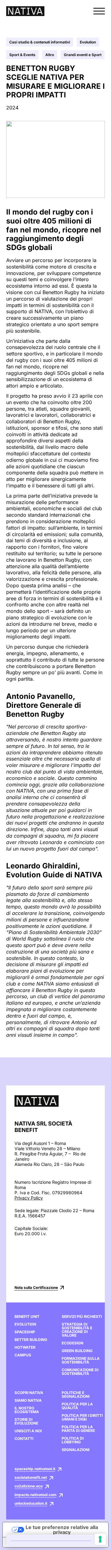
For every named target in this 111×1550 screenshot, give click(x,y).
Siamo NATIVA (28, 1400)
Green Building (77, 1351)
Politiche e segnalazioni (75, 1394)
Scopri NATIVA (28, 1393)
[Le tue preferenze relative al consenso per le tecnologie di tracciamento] (100, 1539)
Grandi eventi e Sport (82, 54)
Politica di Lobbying (73, 1440)
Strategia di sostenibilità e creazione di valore (77, 1329)
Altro (49, 54)
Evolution (88, 42)
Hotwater (24, 1347)
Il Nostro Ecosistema (26, 1410)
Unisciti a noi (28, 1431)
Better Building (30, 1340)
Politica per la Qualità (77, 1406)
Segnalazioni (75, 1450)
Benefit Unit (26, 1316)
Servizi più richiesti (82, 1316)
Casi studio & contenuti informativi (39, 42)
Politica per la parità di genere (78, 1429)
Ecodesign (72, 1343)
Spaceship (24, 1332)
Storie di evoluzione (26, 1421)
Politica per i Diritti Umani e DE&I (82, 1417)
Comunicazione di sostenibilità (80, 1372)
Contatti (23, 1439)
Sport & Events (22, 54)
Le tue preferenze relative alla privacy (62, 1529)
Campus (22, 1355)
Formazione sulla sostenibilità (81, 1360)
